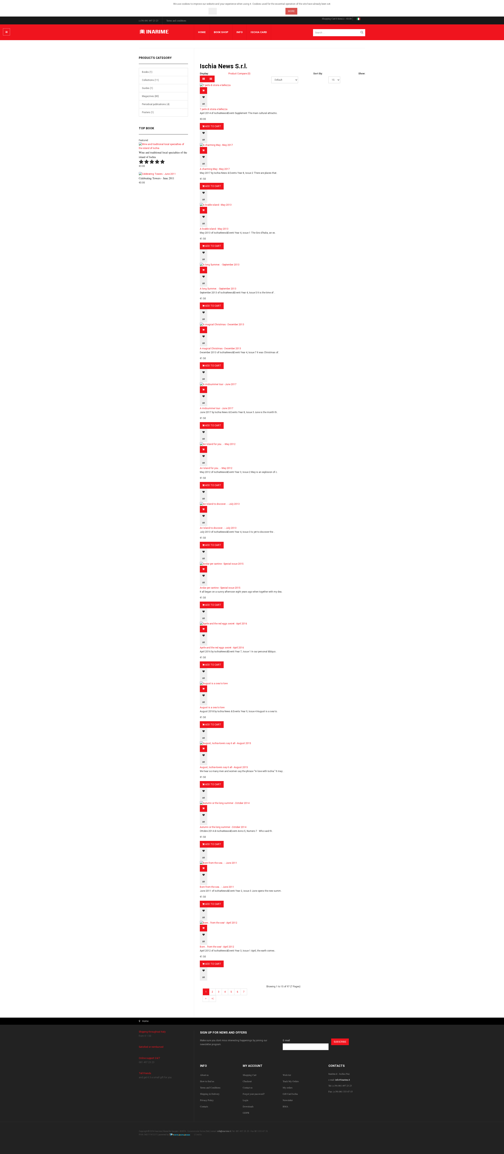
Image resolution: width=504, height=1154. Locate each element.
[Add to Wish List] (203, 97)
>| (212, 998)
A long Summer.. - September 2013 (218, 288)
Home (202, 32)
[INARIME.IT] (155, 31)
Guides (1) (147, 88)
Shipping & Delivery (210, 1093)
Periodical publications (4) (156, 104)
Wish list (287, 1074)
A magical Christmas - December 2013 (220, 348)
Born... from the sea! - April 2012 (217, 946)
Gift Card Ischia (290, 1093)
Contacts (204, 1106)
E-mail (286, 1040)
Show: (361, 73)
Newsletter (288, 1100)
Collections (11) (150, 80)
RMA (285, 1106)
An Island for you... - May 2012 (216, 468)
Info (239, 32)
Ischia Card (259, 32)
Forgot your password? (254, 1093)
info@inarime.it (342, 1079)
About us (204, 1074)
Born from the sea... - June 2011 (217, 887)
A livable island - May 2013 (214, 228)
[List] (203, 79)
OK (212, 11)
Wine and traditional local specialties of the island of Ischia (163, 155)
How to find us (207, 1081)
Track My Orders (291, 1081)
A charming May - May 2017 (215, 169)
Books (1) (147, 72)
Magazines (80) (150, 96)
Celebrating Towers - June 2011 (156, 178)
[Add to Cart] (203, 90)
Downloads (248, 1106)
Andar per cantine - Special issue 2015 (220, 587)
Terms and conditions (176, 20)
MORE (291, 11)
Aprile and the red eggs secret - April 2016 (222, 647)
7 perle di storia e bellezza (213, 109)
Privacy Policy (207, 1100)
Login (245, 1100)
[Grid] (211, 79)
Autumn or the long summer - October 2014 (223, 827)
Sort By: (317, 73)
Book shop (221, 32)
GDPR (246, 1112)
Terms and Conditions (210, 1087)
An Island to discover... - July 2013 (218, 528)
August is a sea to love (212, 707)
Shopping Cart (249, 1074)
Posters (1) (148, 112)
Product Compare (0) (239, 73)
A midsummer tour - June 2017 (216, 408)
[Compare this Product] (203, 104)
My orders (288, 1087)
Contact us (248, 1087)
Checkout (247, 1081)
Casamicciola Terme (196, 1131)
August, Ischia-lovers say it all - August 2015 (224, 767)
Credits (198, 1135)
